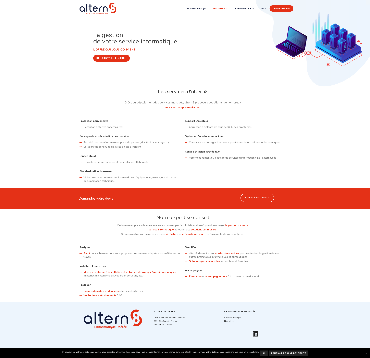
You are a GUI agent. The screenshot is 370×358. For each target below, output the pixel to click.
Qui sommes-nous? (243, 8)
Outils (263, 8)
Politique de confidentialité (288, 353)
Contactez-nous (281, 8)
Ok (264, 353)
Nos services (219, 8)
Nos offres (229, 321)
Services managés (196, 8)
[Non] (366, 353)
